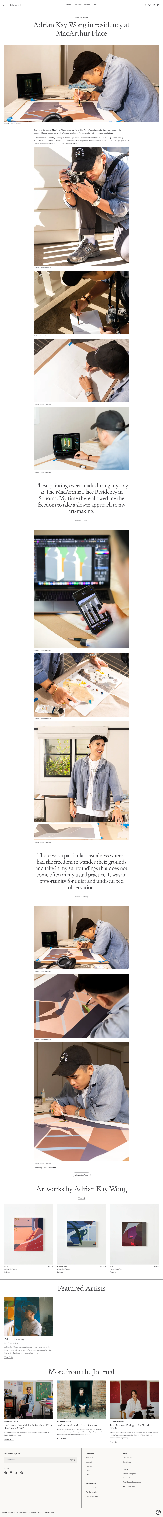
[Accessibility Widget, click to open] (158, 1512)
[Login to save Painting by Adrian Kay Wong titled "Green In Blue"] (104, 1206)
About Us (89, 1458)
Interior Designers (129, 1473)
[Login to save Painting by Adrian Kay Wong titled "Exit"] (157, 1206)
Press (88, 1471)
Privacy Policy (36, 1512)
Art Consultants (129, 1486)
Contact (89, 1466)
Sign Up (72, 1460)
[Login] (158, 5)
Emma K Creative (49, 1167)
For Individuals (91, 1488)
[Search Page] (145, 5)
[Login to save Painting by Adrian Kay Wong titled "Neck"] (51, 1206)
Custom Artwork (92, 1496)
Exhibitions (127, 1462)
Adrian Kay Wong (82, 130)
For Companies (91, 1492)
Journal (89, 1462)
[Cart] (154, 5)
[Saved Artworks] (149, 5)
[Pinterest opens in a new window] (21, 1472)
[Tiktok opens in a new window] (16, 1472)
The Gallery (127, 1458)
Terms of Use (49, 1512)
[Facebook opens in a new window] (5, 1472)
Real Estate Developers (132, 1482)
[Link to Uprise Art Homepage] (12, 5)
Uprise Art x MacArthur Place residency (58, 130)
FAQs (88, 1475)
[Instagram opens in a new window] (11, 1472)
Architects (127, 1478)
